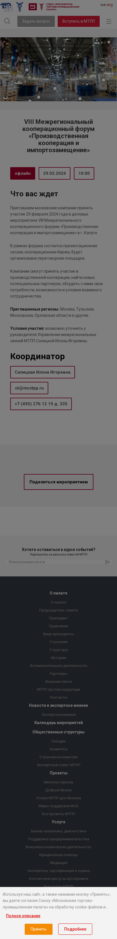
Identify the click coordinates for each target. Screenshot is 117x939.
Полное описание (23, 916)
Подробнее (75, 929)
